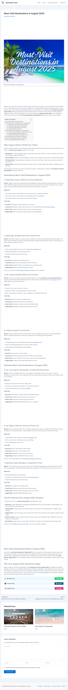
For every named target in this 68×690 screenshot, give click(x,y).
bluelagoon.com (37, 342)
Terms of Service (56, 686)
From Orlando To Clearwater (44, 626)
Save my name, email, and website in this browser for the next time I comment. (23, 667)
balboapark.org (32, 437)
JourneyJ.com (11, 3)
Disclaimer (40, 686)
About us (64, 686)
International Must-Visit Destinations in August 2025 (18, 123)
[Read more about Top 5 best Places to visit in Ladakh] (18, 616)
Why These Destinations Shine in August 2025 (16, 138)
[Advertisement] (34, 28)
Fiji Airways (53, 279)
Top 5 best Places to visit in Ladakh (15, 626)
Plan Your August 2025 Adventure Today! (15, 139)
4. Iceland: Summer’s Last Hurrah (15, 128)
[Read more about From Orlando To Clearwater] (49, 616)
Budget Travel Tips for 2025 (21, 524)
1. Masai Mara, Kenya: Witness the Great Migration (18, 124)
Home (38, 2)
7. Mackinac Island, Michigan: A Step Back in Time (18, 134)
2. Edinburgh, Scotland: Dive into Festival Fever (17, 126)
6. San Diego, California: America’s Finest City (17, 133)
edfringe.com (37, 249)
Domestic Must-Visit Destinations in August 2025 (17, 130)
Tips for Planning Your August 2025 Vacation (16, 136)
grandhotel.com (34, 477)
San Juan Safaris (26, 388)
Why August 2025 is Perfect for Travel (14, 121)
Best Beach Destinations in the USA (32, 458)
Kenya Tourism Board (49, 207)
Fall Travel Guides (43, 572)
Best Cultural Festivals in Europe (26, 270)
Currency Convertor (53, 2)
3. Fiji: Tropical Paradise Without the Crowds (17, 127)
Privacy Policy (47, 686)
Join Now (59, 578)
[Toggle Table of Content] (30, 119)
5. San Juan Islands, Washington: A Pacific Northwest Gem (20, 131)
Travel (44, 2)
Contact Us (63, 2)
